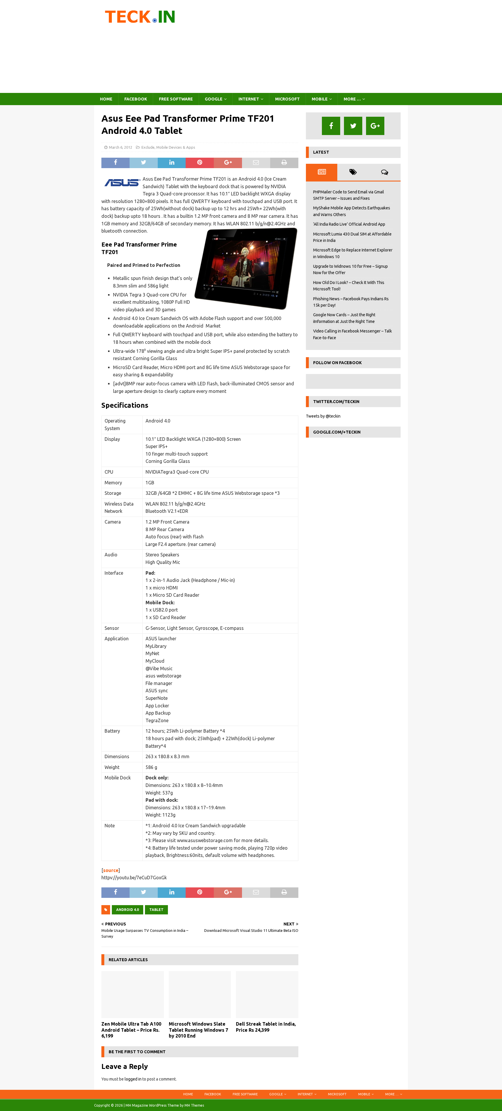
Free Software (176, 99)
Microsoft (287, 99)
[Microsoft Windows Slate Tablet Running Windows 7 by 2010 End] (200, 994)
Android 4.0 (127, 910)
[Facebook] (331, 126)
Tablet (156, 910)
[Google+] (375, 126)
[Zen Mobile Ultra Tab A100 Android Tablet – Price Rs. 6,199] (132, 994)
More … (352, 99)
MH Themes (194, 1105)
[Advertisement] (301, 46)
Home (106, 99)
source (111, 870)
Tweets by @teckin (323, 416)
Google (214, 99)
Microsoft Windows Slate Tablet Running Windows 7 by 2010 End (198, 1030)
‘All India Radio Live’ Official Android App (349, 224)
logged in (133, 1079)
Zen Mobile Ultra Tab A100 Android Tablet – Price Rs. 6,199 (131, 1030)
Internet (249, 99)
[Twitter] (353, 126)
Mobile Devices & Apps (175, 147)
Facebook (135, 99)
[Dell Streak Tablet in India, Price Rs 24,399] (267, 994)
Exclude (148, 147)
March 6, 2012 (120, 147)
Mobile (320, 99)
